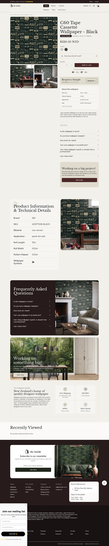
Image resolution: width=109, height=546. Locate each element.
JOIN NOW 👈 (13, 534)
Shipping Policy (45, 492)
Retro (87, 534)
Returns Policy (45, 489)
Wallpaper (46, 10)
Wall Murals (13, 489)
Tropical (42, 534)
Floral (87, 531)
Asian (26, 534)
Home (11, 14)
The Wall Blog (29, 489)
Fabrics (12, 494)
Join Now (33, 470)
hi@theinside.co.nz (61, 487)
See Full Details (67, 106)
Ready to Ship (29, 531)
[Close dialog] (26, 505)
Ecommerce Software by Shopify (75, 543)
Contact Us (59, 489)
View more (63, 125)
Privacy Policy (45, 494)
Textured (43, 531)
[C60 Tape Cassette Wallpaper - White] (61, 49)
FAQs (90, 1)
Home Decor (62, 10)
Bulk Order (79, 180)
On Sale (72, 531)
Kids (71, 534)
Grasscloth (58, 531)
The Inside (64, 543)
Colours (62, 46)
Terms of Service (46, 487)
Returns (12, 497)
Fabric (54, 10)
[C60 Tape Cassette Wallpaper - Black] (66, 49)
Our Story (28, 487)
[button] (90, 6)
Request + (91, 81)
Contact (96, 1)
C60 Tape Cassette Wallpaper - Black (23, 14)
